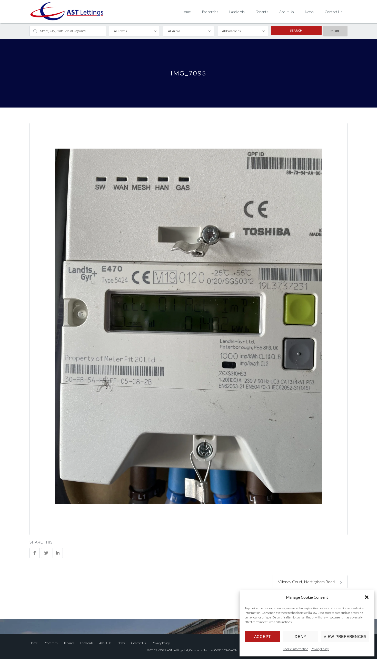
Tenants (262, 11)
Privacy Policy (320, 649)
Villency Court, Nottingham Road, (307, 581)
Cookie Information (295, 649)
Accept (262, 636)
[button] (366, 597)
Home (186, 11)
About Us (286, 11)
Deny (300, 636)
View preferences (345, 636)
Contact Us (333, 11)
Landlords (237, 11)
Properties (210, 11)
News (309, 11)
